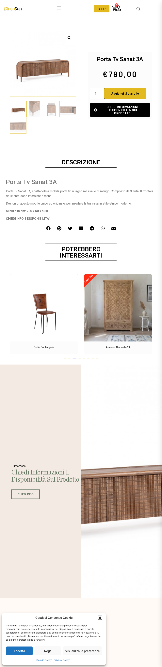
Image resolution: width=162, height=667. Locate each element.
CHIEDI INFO (25, 494)
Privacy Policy (62, 660)
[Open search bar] (138, 9)
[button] (100, 618)
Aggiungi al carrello (125, 93)
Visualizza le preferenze (82, 651)
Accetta (19, 651)
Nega (48, 651)
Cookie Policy (44, 660)
